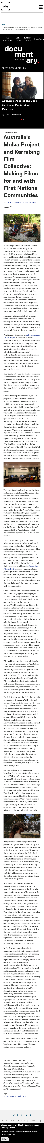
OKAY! (5, 1139)
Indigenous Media (10, 1096)
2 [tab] (23, 119)
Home (3, 25)
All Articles (7, 39)
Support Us (34, 1121)
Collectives (22, 1096)
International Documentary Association (5, 6)
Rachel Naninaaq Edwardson (21, 202)
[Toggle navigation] (41, 6)
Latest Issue (27, 39)
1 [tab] (21, 119)
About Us (22, 1121)
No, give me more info (8, 1134)
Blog (13, 1121)
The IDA (4, 1121)
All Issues (17, 39)
